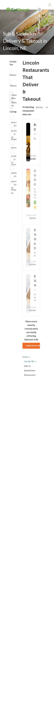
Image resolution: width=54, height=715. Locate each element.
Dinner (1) (14, 148)
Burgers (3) (14, 140)
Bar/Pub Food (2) (14, 131)
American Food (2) (15, 123)
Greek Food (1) (13, 157)
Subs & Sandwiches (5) (16, 182)
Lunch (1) (13, 165)
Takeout (13, 85)
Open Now (12, 96)
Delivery (13, 75)
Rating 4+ (12, 104)
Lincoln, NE (29, 361)
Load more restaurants (33, 345)
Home (25, 357)
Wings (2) (13, 190)
